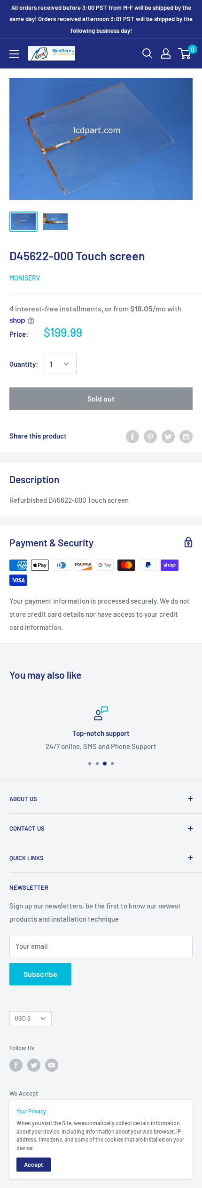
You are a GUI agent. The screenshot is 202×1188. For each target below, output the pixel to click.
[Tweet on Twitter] (168, 436)
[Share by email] (186, 436)
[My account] (166, 53)
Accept (33, 1164)
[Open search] (147, 53)
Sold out (101, 398)
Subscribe (40, 973)
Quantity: (23, 364)
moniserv (24, 278)
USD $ (23, 1018)
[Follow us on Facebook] (16, 1065)
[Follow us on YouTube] (51, 1065)
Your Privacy (31, 1111)
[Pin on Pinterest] (150, 436)
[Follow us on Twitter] (33, 1065)
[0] (185, 53)
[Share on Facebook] (132, 436)
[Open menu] (14, 54)
